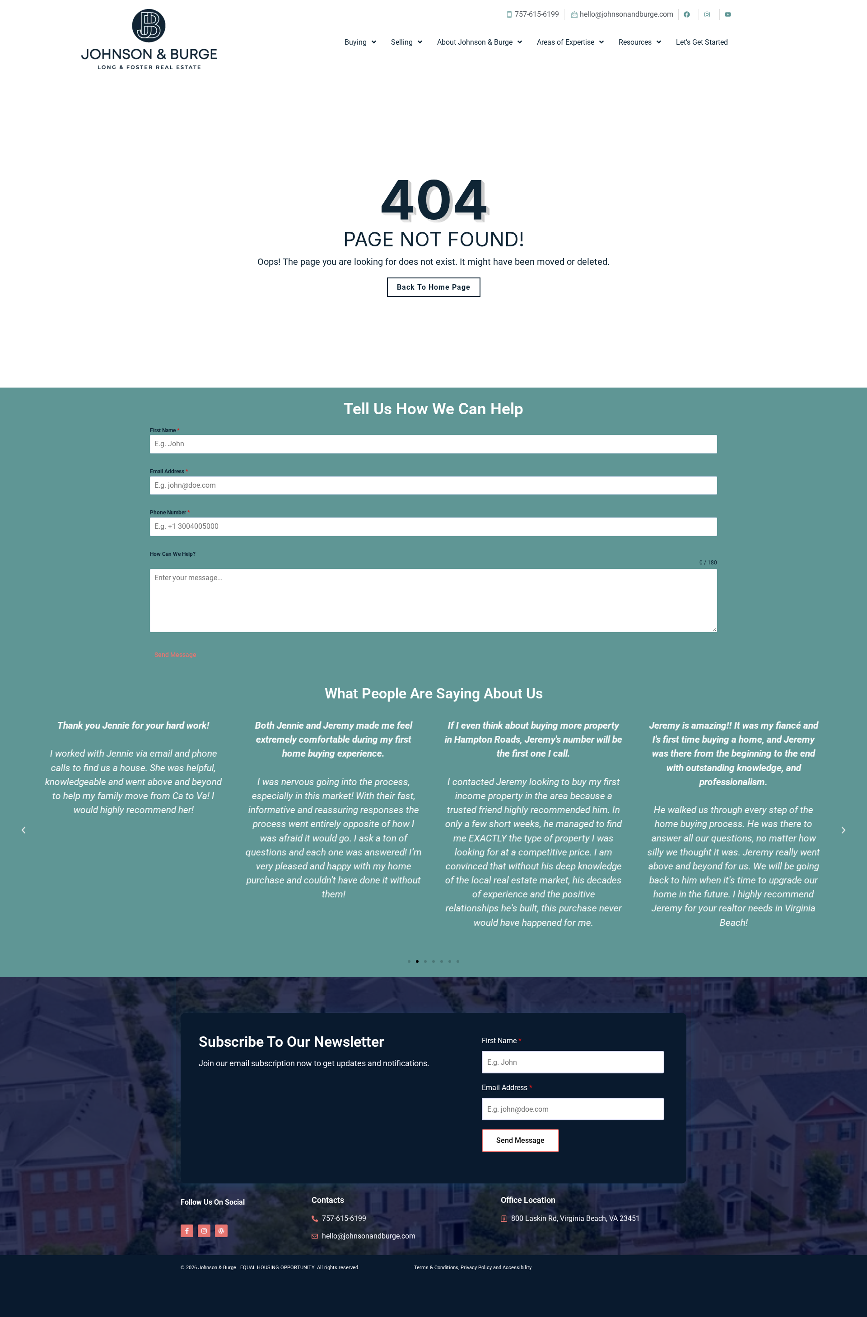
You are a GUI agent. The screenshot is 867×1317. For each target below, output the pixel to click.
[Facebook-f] (187, 1231)
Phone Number (170, 512)
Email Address (169, 471)
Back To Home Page (434, 287)
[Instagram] (204, 1231)
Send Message (175, 654)
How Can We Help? (173, 554)
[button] (23, 830)
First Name (164, 430)
